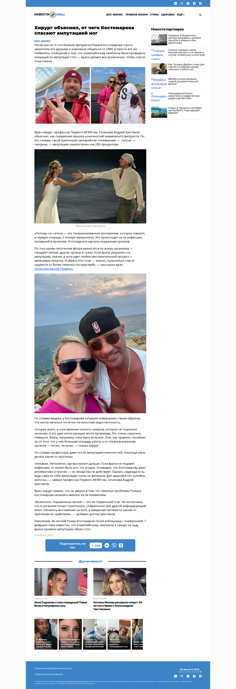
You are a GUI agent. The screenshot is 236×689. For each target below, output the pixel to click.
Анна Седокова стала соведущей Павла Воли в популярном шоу (60, 604)
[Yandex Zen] (194, 3)
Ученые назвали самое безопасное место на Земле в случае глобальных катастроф (186, 52)
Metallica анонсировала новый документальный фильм (183, 81)
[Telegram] (188, 3)
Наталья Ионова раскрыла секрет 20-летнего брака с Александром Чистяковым (118, 606)
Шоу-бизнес (114, 14)
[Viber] (181, 3)
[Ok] (200, 3)
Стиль (154, 14)
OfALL (49, 14)
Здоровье (168, 14)
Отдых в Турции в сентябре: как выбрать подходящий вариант (185, 110)
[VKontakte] (175, 3)
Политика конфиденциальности (53, 668)
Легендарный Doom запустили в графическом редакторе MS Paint (183, 96)
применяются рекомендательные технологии (72, 681)
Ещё (180, 14)
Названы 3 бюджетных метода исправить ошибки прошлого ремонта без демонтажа (184, 39)
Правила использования (48, 674)
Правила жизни (136, 14)
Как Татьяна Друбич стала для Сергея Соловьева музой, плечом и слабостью (186, 67)
